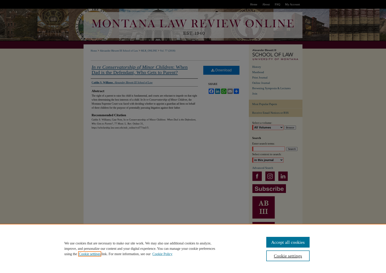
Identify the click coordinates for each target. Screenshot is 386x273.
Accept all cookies (288, 242)
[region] (193, 248)
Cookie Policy (162, 254)
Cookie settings (90, 254)
